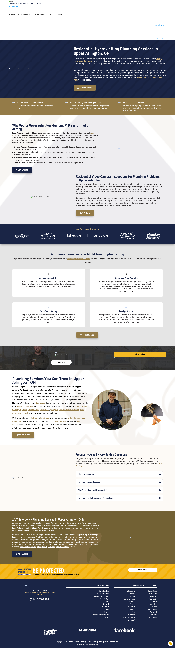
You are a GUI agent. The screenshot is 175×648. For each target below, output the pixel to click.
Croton (132, 604)
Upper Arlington (151, 609)
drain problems (60, 421)
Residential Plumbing (18, 14)
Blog (107, 609)
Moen (39, 547)
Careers (106, 617)
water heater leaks (51, 542)
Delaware (131, 607)
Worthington (153, 617)
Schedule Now (86, 87)
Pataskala (153, 596)
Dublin (132, 609)
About (60, 14)
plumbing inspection (19, 410)
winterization (44, 410)
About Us (106, 604)
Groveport (131, 620)
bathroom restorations (26, 544)
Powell (155, 601)
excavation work (33, 410)
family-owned (41, 403)
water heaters (74, 410)
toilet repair (35, 418)
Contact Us (105, 607)
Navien (44, 547)
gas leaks (82, 539)
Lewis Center (152, 591)
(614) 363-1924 (14, 6)
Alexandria (131, 591)
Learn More (85, 212)
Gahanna (131, 615)
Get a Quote (23, 170)
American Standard (62, 547)
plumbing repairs (81, 406)
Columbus (131, 601)
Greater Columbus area (25, 406)
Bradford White (25, 547)
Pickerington (153, 599)
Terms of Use (114, 642)
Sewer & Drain (39, 14)
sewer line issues (85, 61)
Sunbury (154, 607)
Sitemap (95, 642)
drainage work (23, 413)
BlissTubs (51, 547)
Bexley (132, 594)
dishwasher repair (74, 418)
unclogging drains (18, 542)
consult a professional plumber (78, 259)
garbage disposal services (59, 410)
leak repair (29, 542)
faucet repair (44, 418)
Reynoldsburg (152, 604)
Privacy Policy (103, 642)
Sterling (34, 547)
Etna (133, 612)
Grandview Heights (128, 617)
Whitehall (154, 615)
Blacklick (132, 596)
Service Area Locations (101, 615)
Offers (52, 14)
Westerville (153, 612)
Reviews (106, 612)
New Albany (153, 594)
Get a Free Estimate (102, 594)
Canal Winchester (128, 599)
